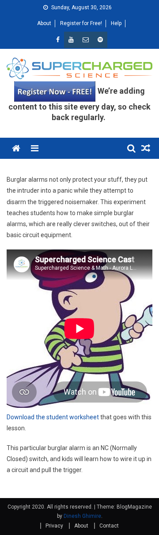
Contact (109, 526)
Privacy (54, 526)
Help (116, 23)
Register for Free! (81, 23)
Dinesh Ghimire (82, 516)
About (44, 23)
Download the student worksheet (53, 417)
